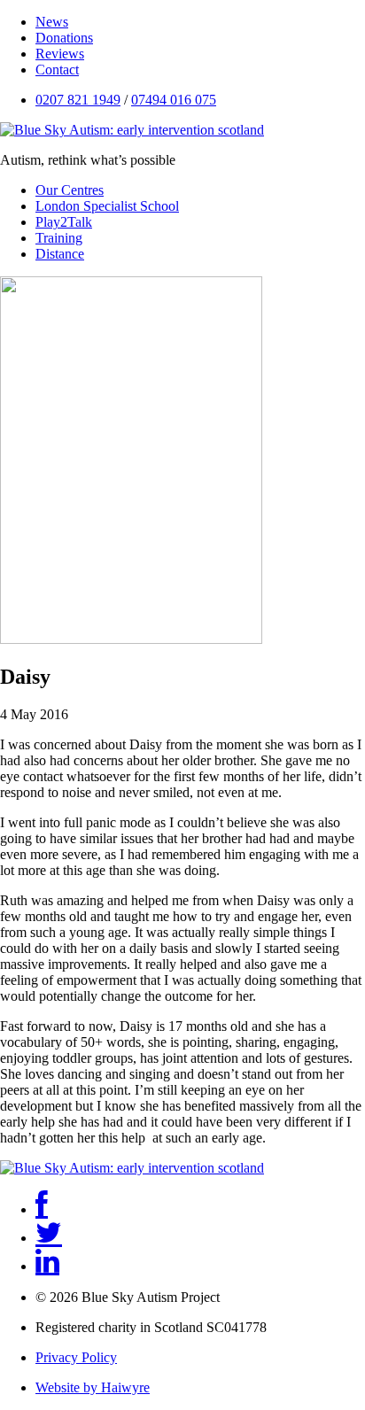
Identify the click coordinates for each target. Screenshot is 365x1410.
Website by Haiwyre (92, 1387)
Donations (64, 37)
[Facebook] (41, 1209)
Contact (57, 69)
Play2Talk (63, 221)
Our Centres (69, 190)
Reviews (59, 53)
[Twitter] (48, 1237)
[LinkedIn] (47, 1266)
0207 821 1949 (77, 99)
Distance (59, 253)
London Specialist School (107, 205)
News (51, 21)
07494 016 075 (173, 99)
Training (58, 237)
